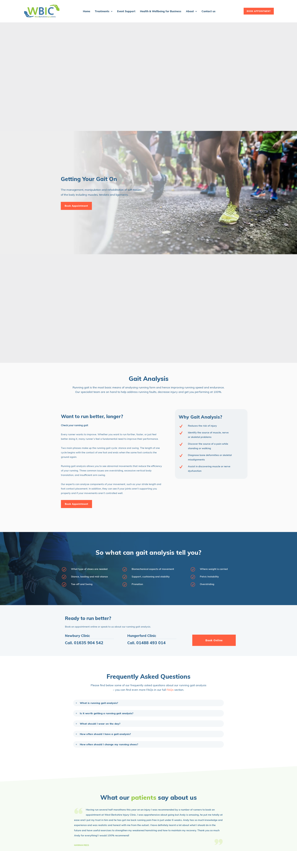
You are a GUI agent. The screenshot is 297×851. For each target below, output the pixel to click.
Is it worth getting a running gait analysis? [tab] (106, 713)
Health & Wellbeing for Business (160, 11)
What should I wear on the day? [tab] (100, 723)
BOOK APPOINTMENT (259, 11)
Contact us (208, 11)
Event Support (126, 11)
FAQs (170, 689)
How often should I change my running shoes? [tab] (109, 744)
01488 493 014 (151, 642)
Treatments (102, 11)
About (190, 11)
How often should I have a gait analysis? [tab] (105, 734)
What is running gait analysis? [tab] (99, 702)
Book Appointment (76, 205)
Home (86, 11)
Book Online (214, 640)
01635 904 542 (88, 642)
